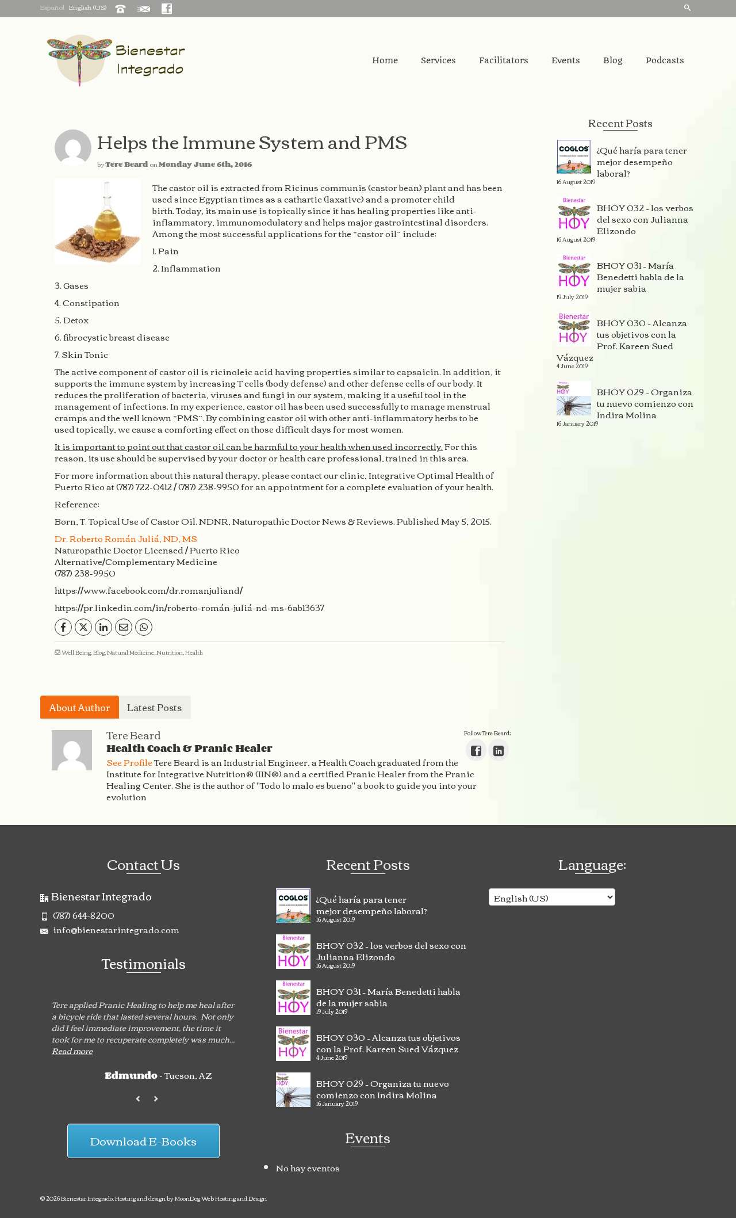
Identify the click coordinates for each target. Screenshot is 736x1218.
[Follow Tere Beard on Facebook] (476, 750)
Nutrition (169, 652)
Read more (72, 1050)
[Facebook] (63, 627)
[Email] (123, 627)
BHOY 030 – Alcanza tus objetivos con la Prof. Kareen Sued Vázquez (622, 338)
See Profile (129, 762)
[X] (83, 627)
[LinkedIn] (103, 627)
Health (194, 652)
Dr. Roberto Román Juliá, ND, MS (126, 538)
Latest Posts (154, 707)
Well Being (76, 652)
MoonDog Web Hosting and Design (221, 1198)
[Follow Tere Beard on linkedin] (498, 750)
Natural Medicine (130, 652)
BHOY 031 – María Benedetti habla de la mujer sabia (640, 275)
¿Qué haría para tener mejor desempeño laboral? (642, 160)
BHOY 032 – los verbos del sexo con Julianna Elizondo (645, 217)
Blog (99, 652)
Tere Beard (126, 164)
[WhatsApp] (143, 627)
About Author (79, 707)
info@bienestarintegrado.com (115, 929)
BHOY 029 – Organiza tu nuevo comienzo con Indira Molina (645, 401)
